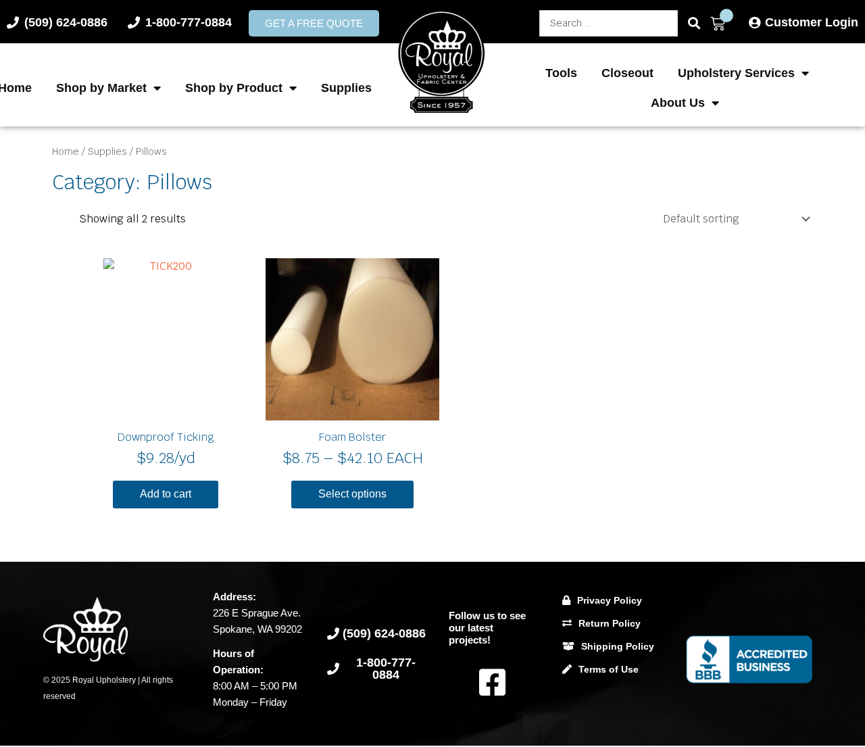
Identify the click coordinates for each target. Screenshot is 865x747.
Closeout (627, 73)
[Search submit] (694, 23)
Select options (352, 494)
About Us (678, 103)
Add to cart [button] (165, 494)
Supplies (346, 88)
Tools (561, 73)
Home (65, 151)
